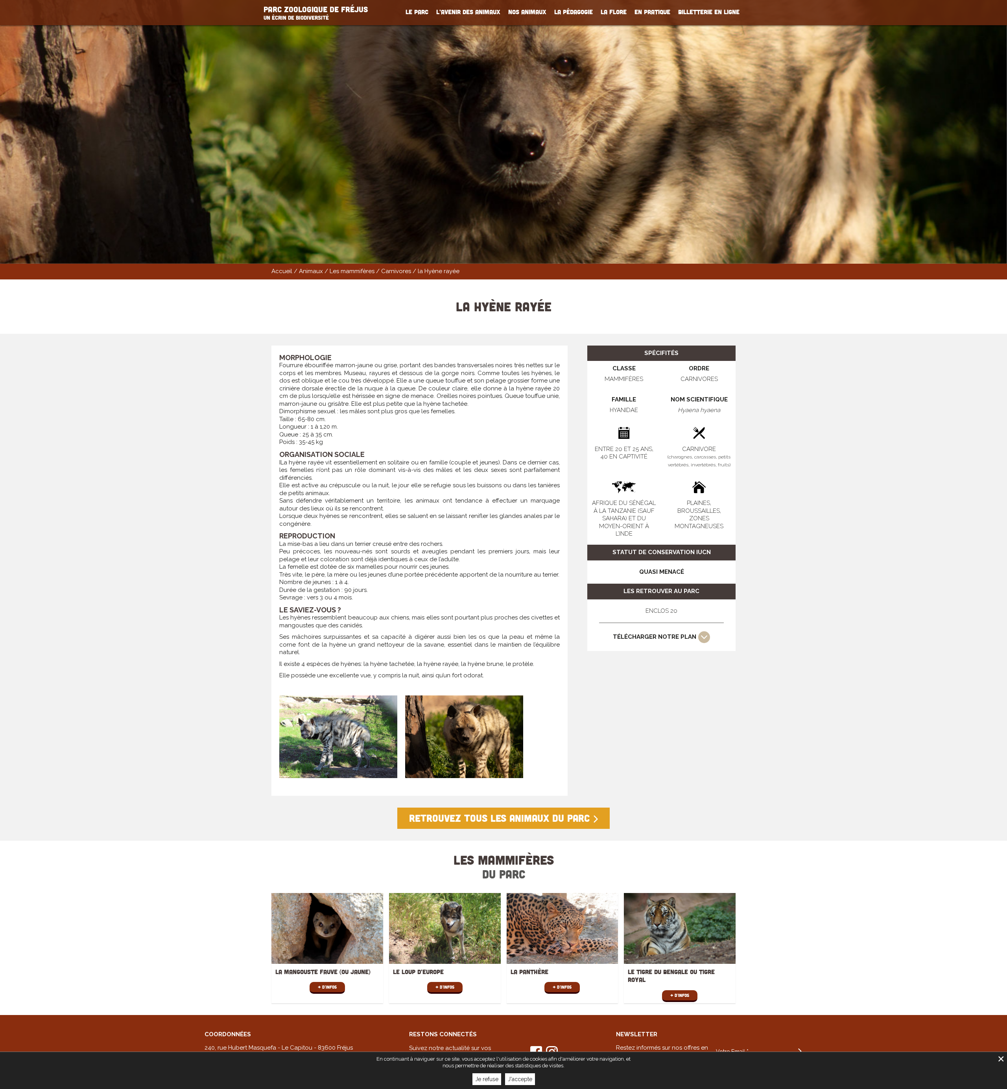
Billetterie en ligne (709, 12)
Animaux (311, 271)
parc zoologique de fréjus (316, 12)
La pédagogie (573, 12)
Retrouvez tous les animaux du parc (499, 818)
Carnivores (396, 271)
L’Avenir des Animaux (468, 12)
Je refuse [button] (486, 1079)
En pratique (652, 12)
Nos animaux (527, 12)
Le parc (417, 12)
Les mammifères (352, 271)
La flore (614, 12)
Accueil (281, 271)
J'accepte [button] (520, 1079)
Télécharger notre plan (654, 636)
